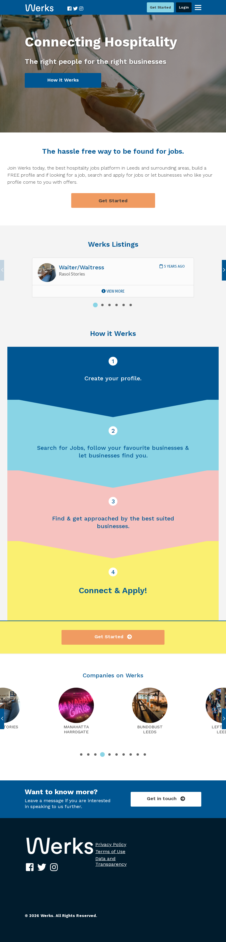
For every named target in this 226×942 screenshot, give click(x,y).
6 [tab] (130, 305)
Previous (2, 270)
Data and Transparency (111, 861)
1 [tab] (95, 305)
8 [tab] (130, 754)
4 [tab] (116, 305)
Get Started (113, 200)
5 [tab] (123, 305)
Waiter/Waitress (81, 267)
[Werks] (60, 854)
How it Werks (63, 80)
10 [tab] (144, 754)
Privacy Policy (110, 844)
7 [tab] (123, 754)
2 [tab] (102, 305)
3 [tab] (109, 305)
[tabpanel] (113, 277)
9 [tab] (137, 754)
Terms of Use (110, 851)
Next (224, 270)
